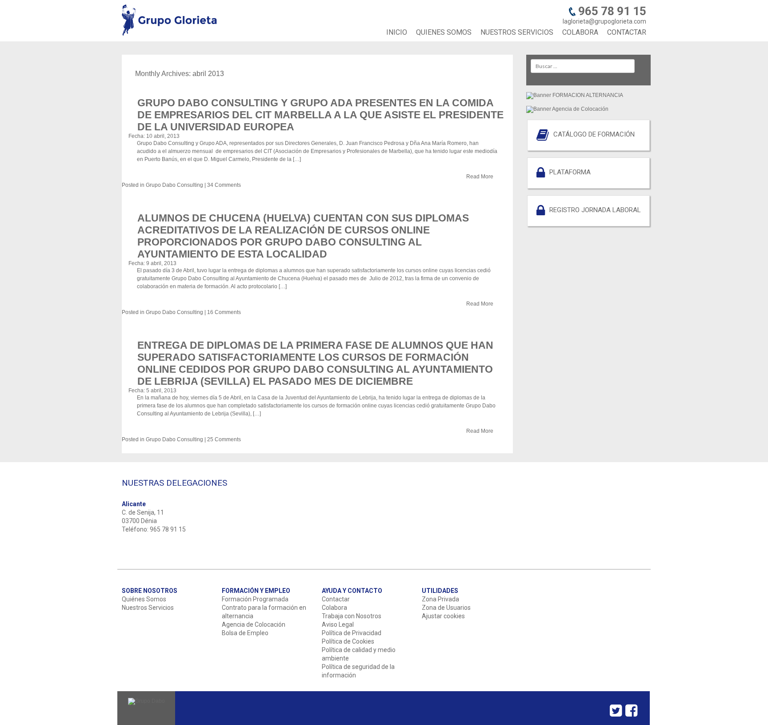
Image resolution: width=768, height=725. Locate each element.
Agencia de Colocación (253, 624)
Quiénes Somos (144, 599)
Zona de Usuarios (446, 607)
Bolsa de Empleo (245, 632)
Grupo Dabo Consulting (174, 185)
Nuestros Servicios (148, 607)
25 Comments (224, 439)
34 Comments (224, 185)
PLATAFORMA (570, 172)
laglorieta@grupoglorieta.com (604, 21)
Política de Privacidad (351, 632)
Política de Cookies (348, 641)
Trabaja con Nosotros (351, 616)
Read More (479, 176)
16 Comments (224, 312)
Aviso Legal (338, 624)
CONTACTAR (626, 32)
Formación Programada (255, 599)
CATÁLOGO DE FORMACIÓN (594, 134)
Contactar (336, 599)
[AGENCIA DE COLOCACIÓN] (567, 108)
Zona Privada (440, 599)
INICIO (396, 32)
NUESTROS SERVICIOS (516, 32)
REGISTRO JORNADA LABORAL (595, 210)
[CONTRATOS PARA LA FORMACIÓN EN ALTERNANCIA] (574, 94)
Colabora (334, 607)
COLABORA (580, 32)
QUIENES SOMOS (444, 32)
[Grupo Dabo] (146, 701)
